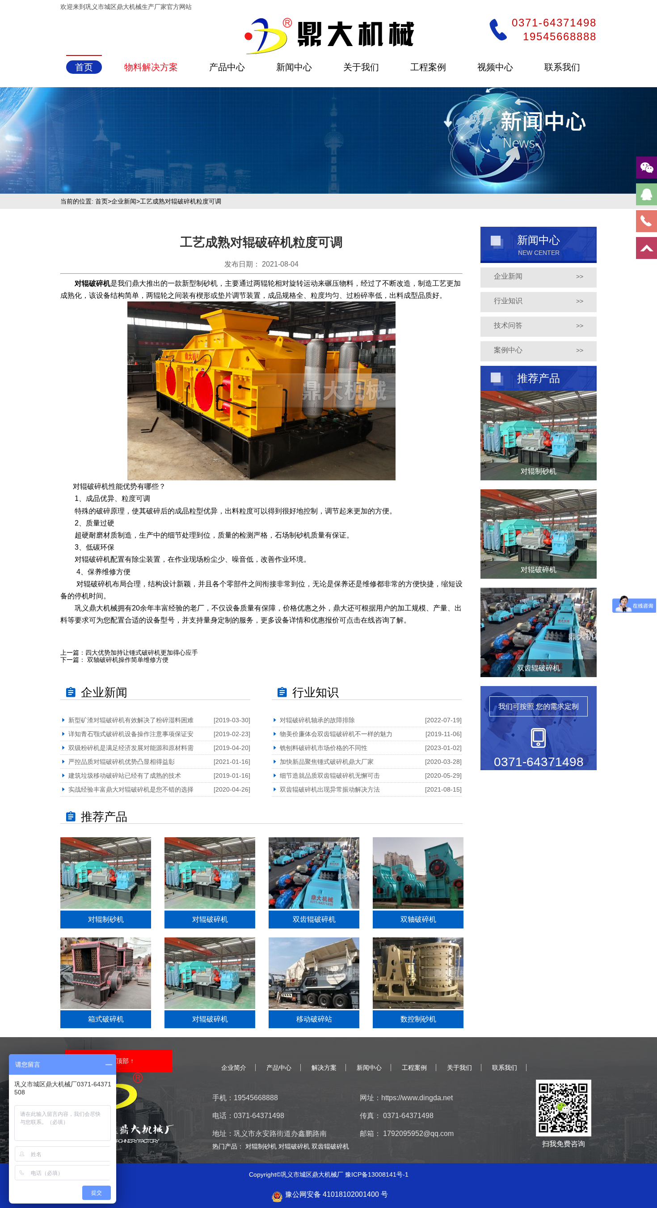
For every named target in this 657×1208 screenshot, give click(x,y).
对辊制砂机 (261, 1146)
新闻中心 (369, 1067)
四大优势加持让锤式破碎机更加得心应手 (141, 652)
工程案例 (414, 1067)
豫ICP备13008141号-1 (377, 1174)
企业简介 (233, 1067)
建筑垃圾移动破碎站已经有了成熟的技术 (124, 775)
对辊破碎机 (92, 283)
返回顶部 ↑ (119, 1060)
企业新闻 (123, 201)
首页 (101, 201)
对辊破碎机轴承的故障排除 (317, 720)
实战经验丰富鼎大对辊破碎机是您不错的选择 (131, 789)
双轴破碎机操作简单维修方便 (126, 659)
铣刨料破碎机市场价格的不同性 (323, 747)
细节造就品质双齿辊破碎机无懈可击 (330, 775)
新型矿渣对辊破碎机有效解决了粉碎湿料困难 (131, 720)
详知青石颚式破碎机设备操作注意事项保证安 (131, 734)
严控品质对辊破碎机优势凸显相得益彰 (121, 761)
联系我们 (504, 1067)
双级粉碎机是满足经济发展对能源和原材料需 (131, 747)
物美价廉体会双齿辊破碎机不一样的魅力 (336, 734)
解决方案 (324, 1067)
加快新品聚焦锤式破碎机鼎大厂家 (330, 761)
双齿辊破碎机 (330, 1146)
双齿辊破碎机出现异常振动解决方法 (330, 789)
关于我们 (459, 1067)
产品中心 (278, 1067)
